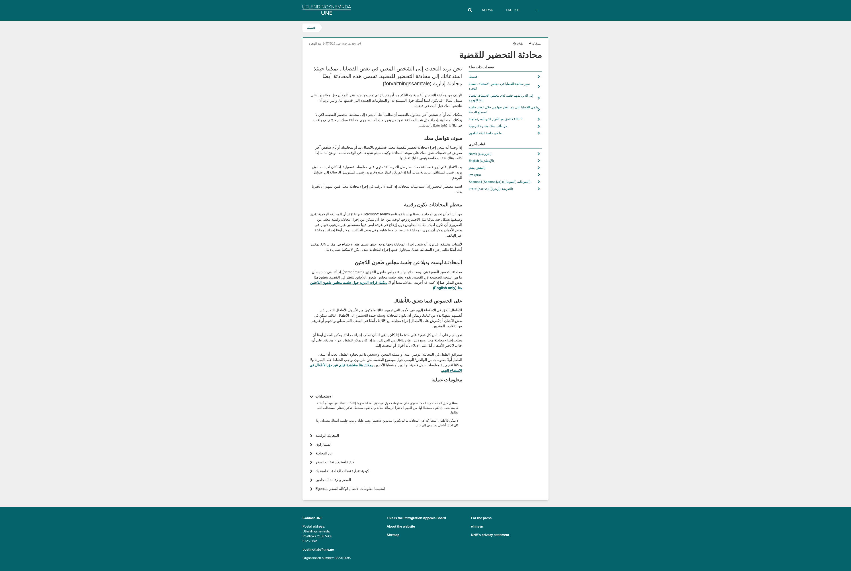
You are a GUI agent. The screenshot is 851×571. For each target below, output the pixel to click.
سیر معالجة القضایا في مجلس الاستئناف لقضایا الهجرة (499, 86)
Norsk (487, 10)
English (512, 10)
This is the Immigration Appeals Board (416, 518)
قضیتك (311, 27)
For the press (481, 518)
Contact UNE (313, 518)
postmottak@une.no (318, 549)
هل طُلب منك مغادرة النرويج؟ (488, 126)
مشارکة (536, 43)
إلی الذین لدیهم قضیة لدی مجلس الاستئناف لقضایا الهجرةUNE (501, 98)
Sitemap (393, 535)
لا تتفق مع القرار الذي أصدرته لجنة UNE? (496, 119)
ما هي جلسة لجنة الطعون (486, 133)
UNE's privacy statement (490, 535)
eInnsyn (477, 526)
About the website (401, 526)
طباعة (519, 43)
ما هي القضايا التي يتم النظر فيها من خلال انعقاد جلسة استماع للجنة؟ (504, 109)
